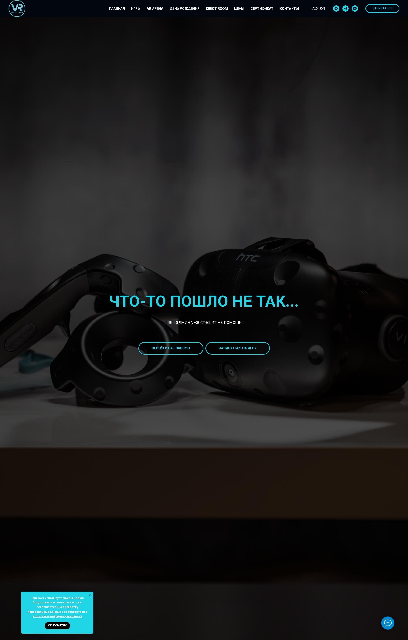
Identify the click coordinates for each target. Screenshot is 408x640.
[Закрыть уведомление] (90, 595)
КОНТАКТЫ (289, 9)
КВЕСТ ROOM (217, 9)
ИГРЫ (136, 9)
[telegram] (345, 8)
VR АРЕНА (155, 9)
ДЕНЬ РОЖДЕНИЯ (185, 9)
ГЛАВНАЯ (117, 9)
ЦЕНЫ (239, 9)
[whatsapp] (355, 8)
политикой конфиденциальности (57, 616)
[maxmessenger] (336, 8)
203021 (319, 8)
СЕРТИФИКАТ (262, 9)
